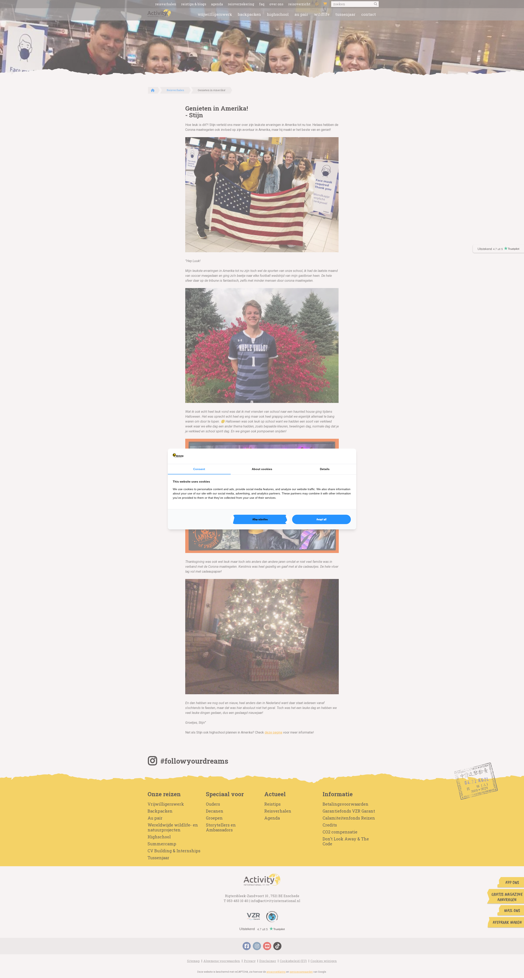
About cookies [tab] (262, 469)
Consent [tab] (199, 469)
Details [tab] (325, 469)
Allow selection (260, 519)
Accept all (321, 519)
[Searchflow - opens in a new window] (346, 456)
